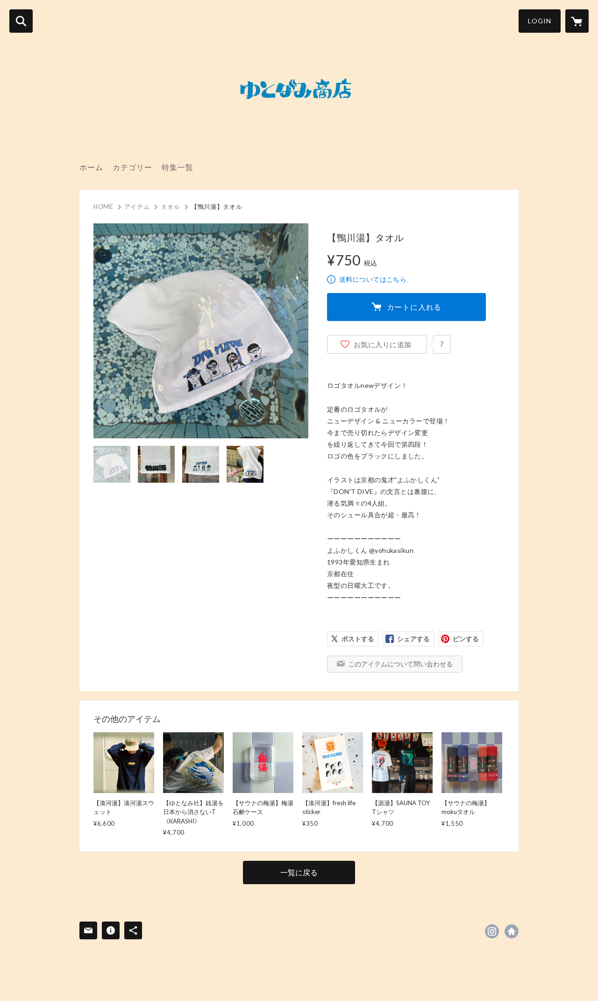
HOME (103, 206)
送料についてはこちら (372, 279)
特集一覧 (177, 167)
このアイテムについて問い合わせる (400, 664)
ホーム (91, 167)
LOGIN (539, 21)
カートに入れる (414, 306)
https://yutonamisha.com (512, 931)
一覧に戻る (299, 872)
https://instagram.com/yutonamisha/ (492, 931)
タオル (170, 206)
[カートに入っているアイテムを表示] (577, 21)
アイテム (137, 206)
